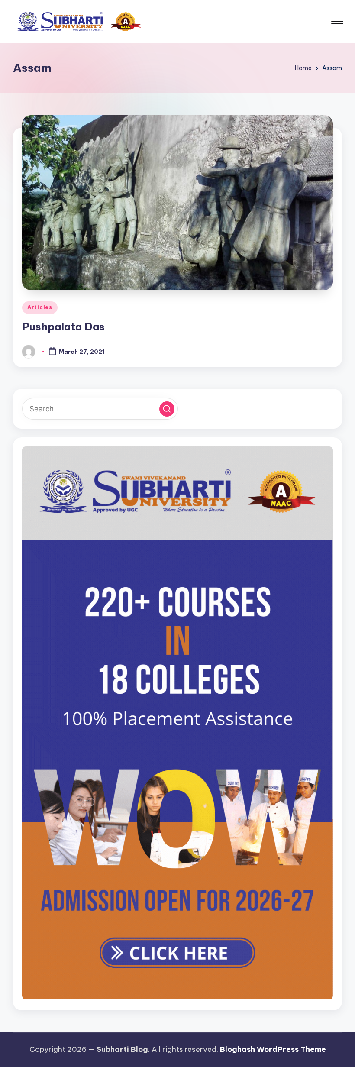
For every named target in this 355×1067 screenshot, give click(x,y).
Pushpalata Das (63, 326)
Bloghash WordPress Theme (273, 1049)
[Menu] (336, 21)
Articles (39, 307)
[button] (166, 409)
